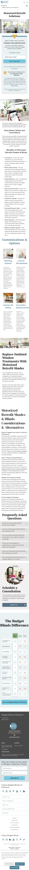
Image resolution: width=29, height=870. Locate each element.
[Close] (27, 852)
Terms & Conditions (14, 822)
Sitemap (14, 818)
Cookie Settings (9, 864)
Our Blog (5, 813)
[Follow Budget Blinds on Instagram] (10, 791)
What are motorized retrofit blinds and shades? (11, 524)
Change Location (5, 719)
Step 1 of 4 (15, 53)
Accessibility (14, 825)
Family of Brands (7, 801)
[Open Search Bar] (24, 2)
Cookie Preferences (14, 829)
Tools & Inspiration (8, 809)
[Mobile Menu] (27, 2)
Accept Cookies (14, 867)
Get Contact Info (14, 7)
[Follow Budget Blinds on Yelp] (6, 791)
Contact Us (14, 605)
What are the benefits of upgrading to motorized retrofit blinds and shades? (13, 545)
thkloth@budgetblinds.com (14, 733)
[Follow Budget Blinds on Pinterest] (13, 791)
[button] (6, 7)
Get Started (14, 61)
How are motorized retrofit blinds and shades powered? (13, 552)
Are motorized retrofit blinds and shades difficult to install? (13, 558)
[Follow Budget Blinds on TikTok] (24, 839)
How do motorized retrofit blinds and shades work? (13, 530)
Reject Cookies (20, 864)
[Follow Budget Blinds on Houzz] (24, 791)
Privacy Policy (14, 85)
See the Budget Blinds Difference (14, 702)
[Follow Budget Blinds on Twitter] (20, 791)
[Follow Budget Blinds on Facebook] (3, 791)
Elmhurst (5, 5)
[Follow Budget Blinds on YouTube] (17, 791)
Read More (5, 749)
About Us (5, 805)
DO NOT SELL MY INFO (14, 827)
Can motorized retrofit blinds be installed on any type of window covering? (13, 537)
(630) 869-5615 (27, 6)
